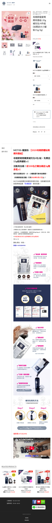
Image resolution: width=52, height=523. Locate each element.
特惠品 (45, 490)
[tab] (6, 148)
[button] (28, 13)
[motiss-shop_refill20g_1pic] (37, 46)
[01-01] (37, 64)
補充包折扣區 (39, 11)
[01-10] (37, 88)
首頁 (34, 11)
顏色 (34, 73)
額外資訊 (5, 151)
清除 (33, 80)
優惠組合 (37, 127)
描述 (3, 148)
